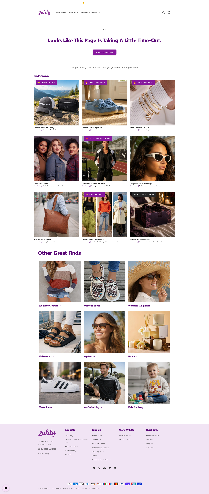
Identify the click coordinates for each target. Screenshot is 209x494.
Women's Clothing (48, 305)
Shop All (149, 444)
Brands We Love (152, 436)
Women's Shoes (92, 305)
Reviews (149, 440)
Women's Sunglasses (139, 305)
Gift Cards (150, 448)
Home (131, 356)
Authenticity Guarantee (102, 448)
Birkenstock (45, 356)
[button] (90, 12)
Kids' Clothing (135, 407)
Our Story (69, 436)
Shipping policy (95, 488)
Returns (95, 456)
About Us (70, 430)
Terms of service (81, 488)
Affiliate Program (126, 436)
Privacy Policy (70, 450)
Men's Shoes (45, 407)
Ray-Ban (88, 356)
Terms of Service (71, 447)
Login (159, 3)
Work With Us (126, 430)
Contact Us (96, 440)
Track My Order (98, 444)
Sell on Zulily (124, 440)
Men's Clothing (91, 407)
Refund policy (56, 488)
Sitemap (68, 455)
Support (96, 430)
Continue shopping (104, 52)
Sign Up (167, 3)
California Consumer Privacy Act (76, 441)
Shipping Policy (98, 452)
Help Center (97, 436)
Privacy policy (68, 488)
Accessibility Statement (101, 460)
